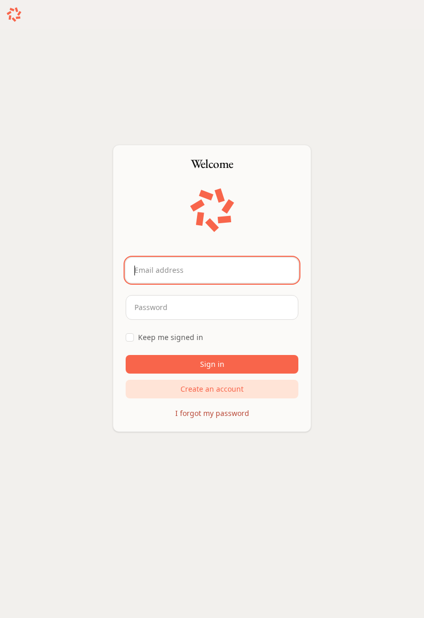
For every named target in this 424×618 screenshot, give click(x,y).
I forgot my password (212, 413)
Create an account (212, 389)
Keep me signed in (170, 337)
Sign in (212, 364)
